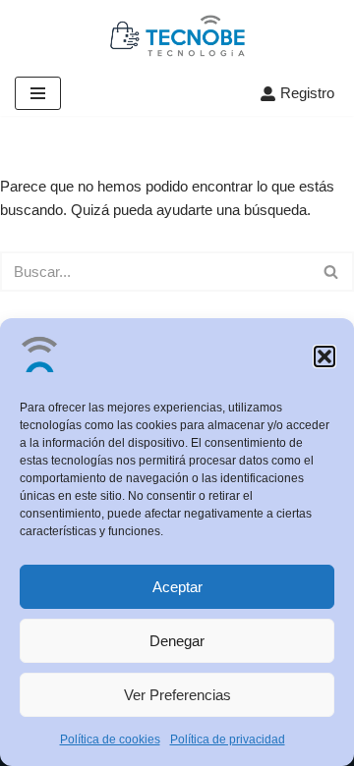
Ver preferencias (177, 694)
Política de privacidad (227, 739)
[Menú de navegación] (38, 93)
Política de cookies (110, 739)
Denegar (177, 640)
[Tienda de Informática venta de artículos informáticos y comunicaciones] (177, 35)
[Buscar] (332, 271)
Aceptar (177, 586)
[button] (324, 356)
